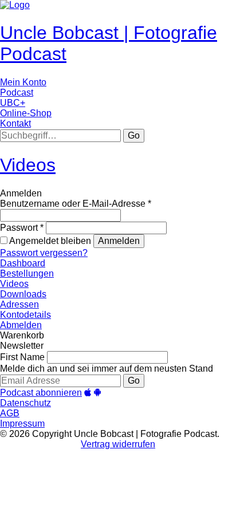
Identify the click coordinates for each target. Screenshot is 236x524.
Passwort (22, 228)
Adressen (19, 304)
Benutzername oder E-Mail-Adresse (75, 203)
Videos (28, 165)
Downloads (23, 294)
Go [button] (134, 135)
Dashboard (22, 263)
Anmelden (119, 241)
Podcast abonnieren (41, 392)
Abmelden (21, 325)
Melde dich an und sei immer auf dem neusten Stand (106, 368)
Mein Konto (23, 82)
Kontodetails (25, 315)
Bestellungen (27, 273)
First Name (22, 357)
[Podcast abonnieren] (87, 392)
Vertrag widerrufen (118, 444)
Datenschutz (25, 403)
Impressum (22, 423)
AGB (9, 413)
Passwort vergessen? (44, 253)
